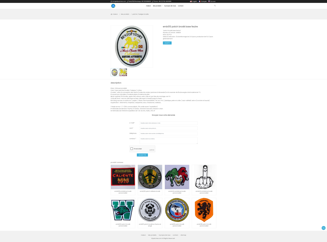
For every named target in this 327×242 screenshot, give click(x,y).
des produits (157, 6)
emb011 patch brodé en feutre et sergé (150, 225)
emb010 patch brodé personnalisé (177, 225)
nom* (131, 128)
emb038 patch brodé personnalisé (204, 225)
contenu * (132, 139)
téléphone (132, 133)
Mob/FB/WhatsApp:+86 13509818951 (140, 1)
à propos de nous (170, 6)
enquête (167, 43)
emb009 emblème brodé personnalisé (122, 192)
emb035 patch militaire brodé (150, 191)
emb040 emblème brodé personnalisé (177, 192)
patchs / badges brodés (140, 14)
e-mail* (132, 123)
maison (148, 6)
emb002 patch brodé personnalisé (123, 225)
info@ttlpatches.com (119, 1)
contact (180, 6)
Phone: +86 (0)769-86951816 (162, 1)
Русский (213, 1)
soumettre (142, 155)
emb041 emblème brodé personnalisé (204, 192)
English (194, 1)
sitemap (183, 235)
